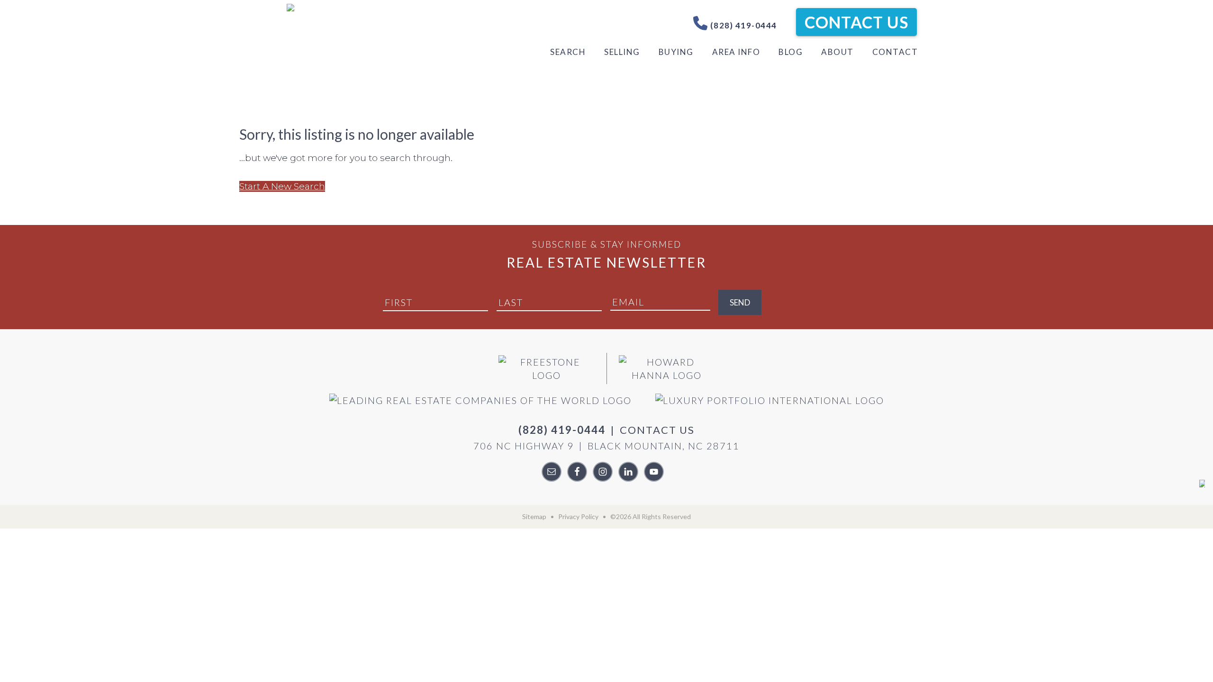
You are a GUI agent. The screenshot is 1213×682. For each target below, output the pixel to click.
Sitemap (534, 516)
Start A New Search (282, 186)
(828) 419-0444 (742, 25)
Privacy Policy (578, 516)
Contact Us (856, 22)
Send (740, 302)
